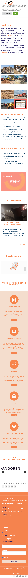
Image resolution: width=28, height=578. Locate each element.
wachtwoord (4, 550)
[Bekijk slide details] (15, 469)
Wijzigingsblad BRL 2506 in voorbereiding (11, 506)
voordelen (4, 52)
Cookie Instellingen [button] (7, 13)
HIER (6, 535)
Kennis (4, 571)
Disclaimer (13, 568)
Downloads (22, 571)
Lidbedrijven (15, 571)
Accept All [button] (15, 13)
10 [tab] (18, 483)
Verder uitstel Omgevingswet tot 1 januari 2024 (12, 513)
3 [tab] (6, 483)
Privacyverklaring (7, 568)
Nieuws (9, 573)
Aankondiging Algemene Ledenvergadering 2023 (12, 508)
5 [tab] (9, 483)
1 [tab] (2, 483)
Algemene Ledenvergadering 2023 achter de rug (12, 503)
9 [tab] (16, 483)
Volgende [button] (25, 472)
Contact (18, 573)
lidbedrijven (10, 35)
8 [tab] (14, 483)
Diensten (10, 571)
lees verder (14, 320)
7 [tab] (13, 483)
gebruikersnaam (5, 544)
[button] (25, 2)
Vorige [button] (3, 472)
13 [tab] (23, 483)
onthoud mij (6, 557)
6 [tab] (11, 483)
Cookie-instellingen (21, 568)
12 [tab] (21, 483)
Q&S (14, 573)
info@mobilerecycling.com (8, 533)
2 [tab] (4, 483)
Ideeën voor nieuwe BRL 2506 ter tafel (10, 511)
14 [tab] (25, 483)
